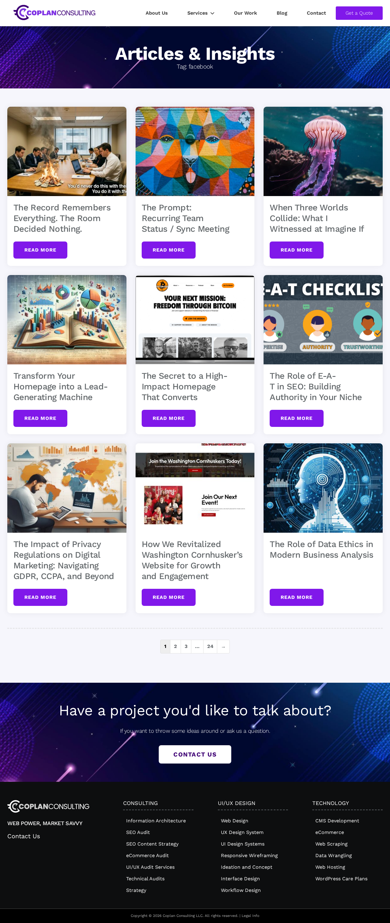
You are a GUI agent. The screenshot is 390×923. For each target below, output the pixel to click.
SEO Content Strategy (152, 844)
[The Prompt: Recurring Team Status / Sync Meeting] (195, 151)
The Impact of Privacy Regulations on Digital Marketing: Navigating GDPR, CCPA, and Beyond (63, 560)
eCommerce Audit (147, 855)
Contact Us (195, 754)
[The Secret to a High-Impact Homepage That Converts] (195, 319)
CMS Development (337, 821)
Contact (316, 13)
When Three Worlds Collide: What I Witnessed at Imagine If (317, 218)
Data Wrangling (333, 855)
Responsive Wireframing (249, 855)
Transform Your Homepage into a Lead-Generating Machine (60, 386)
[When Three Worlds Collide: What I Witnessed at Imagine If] (323, 151)
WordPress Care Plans (341, 879)
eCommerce (329, 832)
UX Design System (242, 832)
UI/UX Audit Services (150, 867)
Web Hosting (330, 867)
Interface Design (240, 879)
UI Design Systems (242, 844)
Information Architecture (156, 821)
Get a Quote (359, 13)
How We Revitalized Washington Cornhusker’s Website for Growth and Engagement (192, 560)
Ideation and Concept (246, 867)
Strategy (136, 890)
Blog (282, 13)
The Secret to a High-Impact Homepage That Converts (184, 386)
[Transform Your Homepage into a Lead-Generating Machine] (66, 319)
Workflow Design (241, 890)
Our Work (245, 13)
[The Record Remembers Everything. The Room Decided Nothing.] (66, 151)
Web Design (234, 821)
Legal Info (250, 916)
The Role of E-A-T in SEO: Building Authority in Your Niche (316, 386)
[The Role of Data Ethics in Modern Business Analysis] (323, 488)
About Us (157, 13)
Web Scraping (331, 844)
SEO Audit (138, 832)
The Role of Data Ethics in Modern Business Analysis (321, 549)
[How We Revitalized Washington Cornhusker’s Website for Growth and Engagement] (195, 488)
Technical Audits (145, 879)
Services (197, 13)
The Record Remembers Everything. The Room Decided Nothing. (62, 218)
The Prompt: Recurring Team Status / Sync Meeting (185, 218)
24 (210, 646)
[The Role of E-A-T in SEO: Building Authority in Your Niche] (323, 319)
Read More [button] (40, 250)
